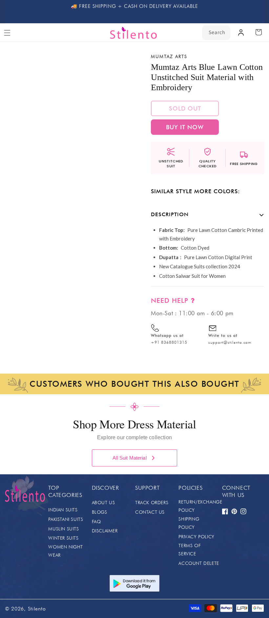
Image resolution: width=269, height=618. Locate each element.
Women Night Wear (65, 551)
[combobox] (216, 32)
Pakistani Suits (65, 519)
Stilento (37, 609)
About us (103, 502)
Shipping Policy (188, 523)
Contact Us (150, 512)
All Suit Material (130, 458)
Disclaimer (105, 530)
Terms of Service (189, 549)
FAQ (96, 521)
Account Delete (198, 563)
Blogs (99, 512)
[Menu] (7, 33)
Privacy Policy (196, 536)
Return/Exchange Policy (200, 506)
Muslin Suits (63, 528)
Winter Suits (63, 538)
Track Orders (151, 502)
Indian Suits (62, 509)
